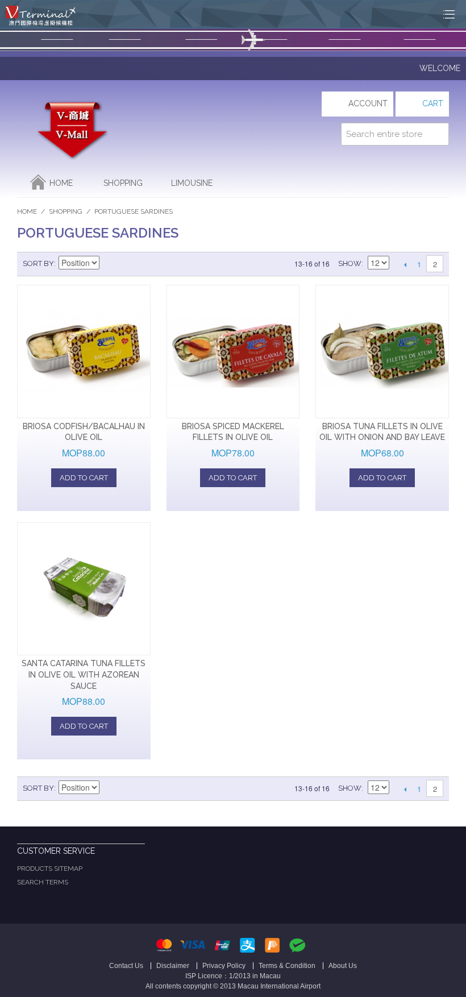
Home (61, 183)
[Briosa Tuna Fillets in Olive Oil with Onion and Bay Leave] (382, 351)
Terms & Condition (287, 966)
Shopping (123, 183)
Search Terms (42, 882)
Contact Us (126, 966)
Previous (405, 264)
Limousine (192, 183)
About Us (342, 966)
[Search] (437, 134)
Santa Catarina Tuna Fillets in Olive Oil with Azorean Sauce (83, 674)
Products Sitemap (49, 869)
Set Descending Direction (109, 263)
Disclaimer (172, 966)
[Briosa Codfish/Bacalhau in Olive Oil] (84, 351)
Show (349, 263)
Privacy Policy (224, 966)
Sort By (38, 263)
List (149, 263)
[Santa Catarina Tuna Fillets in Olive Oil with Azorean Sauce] (84, 589)
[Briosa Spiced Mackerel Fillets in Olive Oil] (233, 351)
